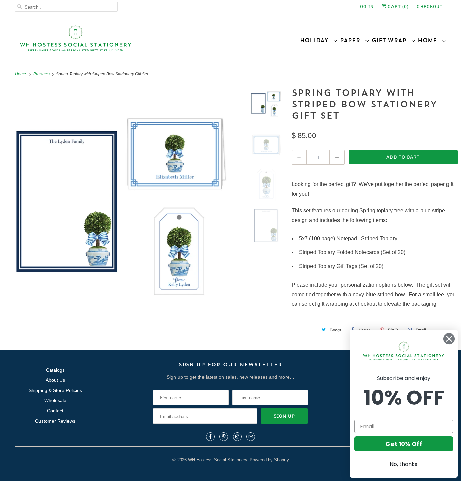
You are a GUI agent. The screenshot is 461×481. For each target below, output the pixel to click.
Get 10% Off (403, 443)
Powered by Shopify (269, 459)
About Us (55, 380)
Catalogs (55, 370)
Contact (55, 410)
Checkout (430, 6)
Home (430, 40)
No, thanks (403, 464)
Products (42, 74)
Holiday (316, 40)
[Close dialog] (449, 339)
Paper (352, 40)
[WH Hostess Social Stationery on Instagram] (237, 436)
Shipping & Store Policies (55, 390)
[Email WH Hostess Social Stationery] (250, 436)
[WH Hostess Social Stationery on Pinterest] (223, 436)
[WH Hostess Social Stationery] (121, 41)
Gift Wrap (391, 40)
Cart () (397, 6)
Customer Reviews (55, 421)
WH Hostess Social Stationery (217, 459)
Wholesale (55, 400)
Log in (365, 6)
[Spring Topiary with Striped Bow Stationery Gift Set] (123, 205)
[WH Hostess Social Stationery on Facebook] (210, 436)
